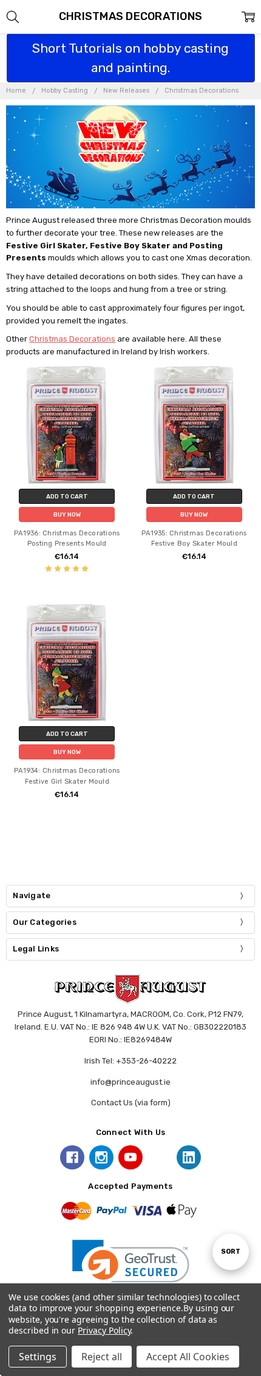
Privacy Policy (104, 1330)
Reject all (101, 1356)
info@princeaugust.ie (130, 1082)
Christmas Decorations (72, 338)
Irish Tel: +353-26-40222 (130, 1060)
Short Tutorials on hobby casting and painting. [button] (130, 58)
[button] (131, 1269)
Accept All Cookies (187, 1356)
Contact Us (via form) (131, 1102)
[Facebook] (72, 1157)
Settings (37, 1356)
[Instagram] (101, 1157)
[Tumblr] (159, 1157)
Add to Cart (67, 496)
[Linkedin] (189, 1157)
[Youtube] (130, 1157)
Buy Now (67, 514)
